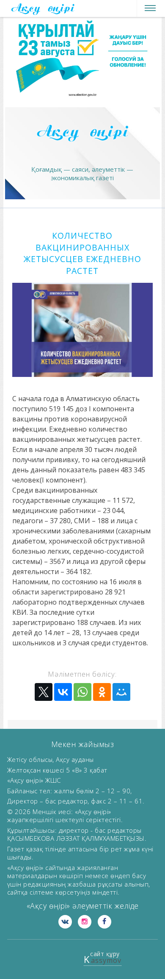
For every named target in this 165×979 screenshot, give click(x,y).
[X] (43, 692)
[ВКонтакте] (63, 692)
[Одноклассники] (102, 692)
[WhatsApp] (82, 692)
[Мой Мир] (121, 692)
